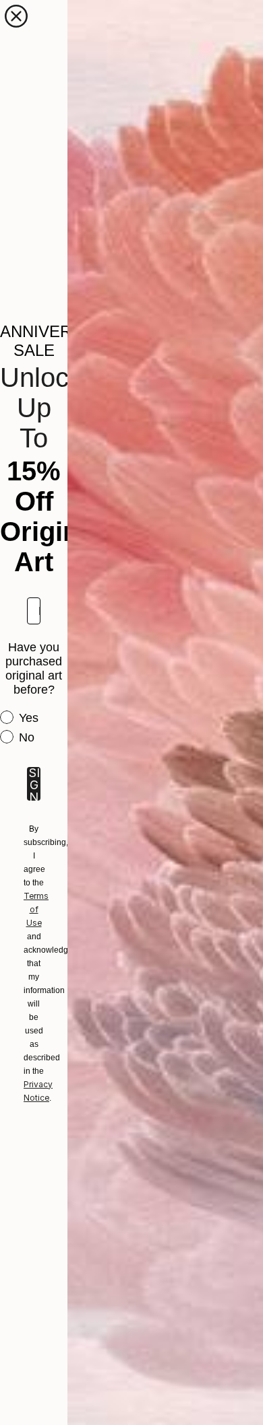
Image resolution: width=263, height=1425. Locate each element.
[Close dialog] (16, 16)
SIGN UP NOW (34, 784)
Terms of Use (36, 909)
